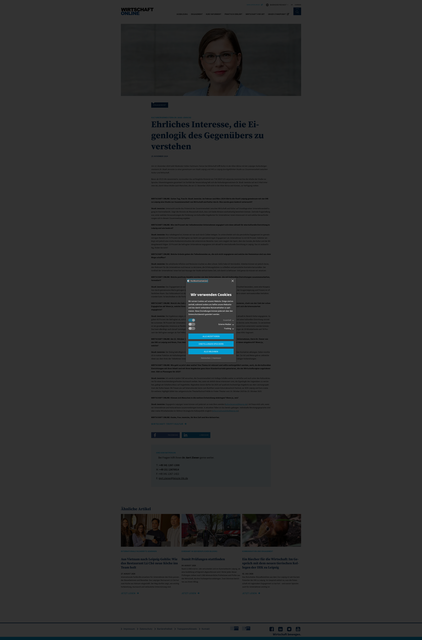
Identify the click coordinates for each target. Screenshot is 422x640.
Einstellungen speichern (211, 344)
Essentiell (227, 320)
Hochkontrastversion (199, 281)
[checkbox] (191, 320)
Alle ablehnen (211, 351)
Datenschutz (206, 358)
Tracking (227, 328)
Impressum (216, 358)
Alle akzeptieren (211, 336)
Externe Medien (224, 324)
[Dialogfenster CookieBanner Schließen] (233, 280)
